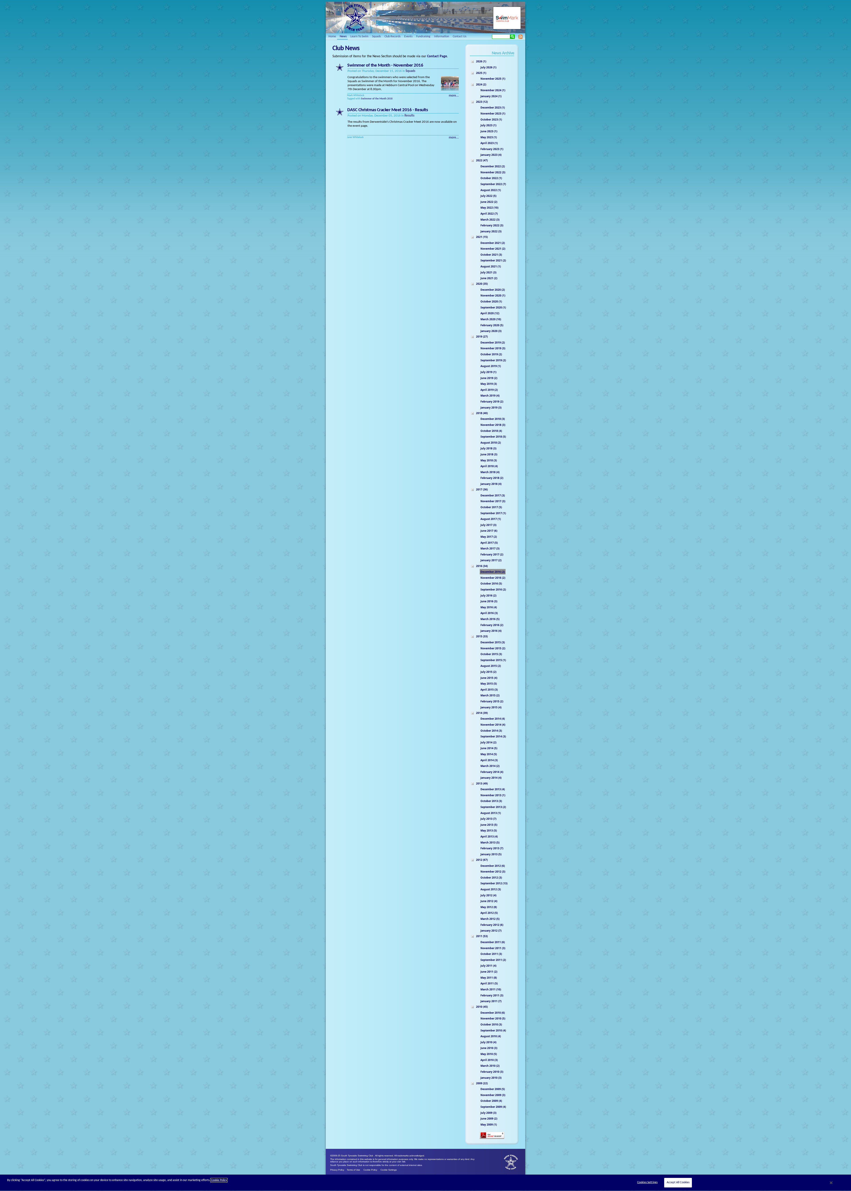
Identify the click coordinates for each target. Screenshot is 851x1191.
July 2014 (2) (488, 742)
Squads (410, 71)
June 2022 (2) (488, 202)
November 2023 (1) (492, 113)
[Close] (831, 1183)
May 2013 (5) (488, 830)
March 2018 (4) (490, 472)
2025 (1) (481, 73)
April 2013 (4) (489, 836)
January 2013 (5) (491, 854)
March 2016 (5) (490, 619)
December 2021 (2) (492, 243)
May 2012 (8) (488, 907)
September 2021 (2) (493, 260)
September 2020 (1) (493, 307)
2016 (389, 98)
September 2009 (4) (493, 1107)
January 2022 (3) (491, 231)
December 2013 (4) (492, 789)
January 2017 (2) (491, 560)
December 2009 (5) (492, 1089)
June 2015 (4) (488, 678)
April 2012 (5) (489, 913)
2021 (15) (482, 237)
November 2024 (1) (492, 90)
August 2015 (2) (490, 666)
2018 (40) (482, 413)
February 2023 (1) (491, 149)
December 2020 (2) (492, 290)
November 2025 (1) (492, 79)
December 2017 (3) (492, 495)
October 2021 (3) (491, 255)
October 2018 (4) (491, 431)
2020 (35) (482, 284)
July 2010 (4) (488, 1042)
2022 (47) (482, 160)
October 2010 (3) (491, 1024)
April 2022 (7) (489, 213)
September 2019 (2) (493, 360)
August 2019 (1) (490, 366)
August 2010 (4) (490, 1036)
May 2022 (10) (489, 207)
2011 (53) (482, 936)
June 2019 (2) (488, 378)
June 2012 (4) (488, 901)
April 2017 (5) (489, 543)
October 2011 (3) (491, 954)
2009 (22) (482, 1083)
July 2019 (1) (488, 372)
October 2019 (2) (491, 354)
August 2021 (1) (490, 266)
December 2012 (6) (492, 866)
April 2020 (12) (489, 313)
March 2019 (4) (490, 395)
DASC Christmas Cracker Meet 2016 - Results (387, 110)
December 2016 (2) (492, 572)
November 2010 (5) (492, 1018)
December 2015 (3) (492, 642)
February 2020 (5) (491, 325)
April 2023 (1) (489, 143)
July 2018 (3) (488, 448)
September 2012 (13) (493, 883)
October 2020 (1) (491, 301)
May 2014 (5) (488, 754)
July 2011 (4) (488, 966)
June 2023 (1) (488, 131)
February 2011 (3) (491, 995)
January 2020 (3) (491, 331)
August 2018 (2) (490, 442)
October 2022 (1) (491, 178)
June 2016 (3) (488, 601)
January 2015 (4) (491, 707)
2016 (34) (482, 566)
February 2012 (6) (491, 925)
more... (454, 95)
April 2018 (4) (489, 466)
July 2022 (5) (488, 196)
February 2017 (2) (491, 554)
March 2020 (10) (490, 319)
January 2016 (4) (491, 631)
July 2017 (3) (488, 525)
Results (409, 115)
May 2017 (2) (488, 537)
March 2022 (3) (490, 219)
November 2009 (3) (492, 1095)
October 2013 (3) (491, 801)
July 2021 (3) (488, 272)
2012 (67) (482, 860)
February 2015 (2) (491, 701)
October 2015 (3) (491, 654)
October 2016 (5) (491, 583)
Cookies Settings (647, 1182)
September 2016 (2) (493, 589)
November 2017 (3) (492, 501)
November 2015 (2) (492, 648)
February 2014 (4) (491, 772)
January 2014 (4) (491, 778)
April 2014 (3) (489, 760)
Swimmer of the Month (373, 98)
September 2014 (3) (493, 736)
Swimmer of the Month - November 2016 (385, 65)
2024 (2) (481, 84)
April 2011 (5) (489, 983)
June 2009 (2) (488, 1118)
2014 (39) (482, 713)
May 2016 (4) (488, 607)
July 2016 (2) (488, 595)
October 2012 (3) (491, 877)
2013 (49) (482, 783)
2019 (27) (482, 336)
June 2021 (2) (488, 278)
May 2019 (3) (488, 384)
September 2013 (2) (493, 807)
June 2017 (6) (488, 531)
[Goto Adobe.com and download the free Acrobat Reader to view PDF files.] (492, 1138)
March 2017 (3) (490, 548)
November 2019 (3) (492, 348)
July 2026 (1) (488, 67)
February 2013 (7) (491, 848)
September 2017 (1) (493, 513)
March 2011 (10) (490, 989)
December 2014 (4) (492, 719)
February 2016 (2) (491, 625)
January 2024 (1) (491, 96)
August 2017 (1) (490, 519)
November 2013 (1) (492, 795)
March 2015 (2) (490, 695)
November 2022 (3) (492, 172)
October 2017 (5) (491, 507)
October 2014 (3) (491, 731)
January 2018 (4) (491, 484)
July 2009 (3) (488, 1113)
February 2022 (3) (491, 225)
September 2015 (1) (493, 660)
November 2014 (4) (492, 725)
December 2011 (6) (492, 942)
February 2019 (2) (491, 401)
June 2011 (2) (488, 972)
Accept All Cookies (678, 1182)
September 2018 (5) (493, 436)
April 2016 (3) (489, 613)
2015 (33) (482, 636)
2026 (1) (481, 61)
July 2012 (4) (488, 895)
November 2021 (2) (492, 249)
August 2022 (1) (490, 190)
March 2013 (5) (490, 842)
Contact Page (437, 56)
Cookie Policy (370, 1170)
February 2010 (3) (491, 1072)
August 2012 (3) (490, 889)
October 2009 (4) (491, 1101)
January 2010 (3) (491, 1078)
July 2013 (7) (488, 819)
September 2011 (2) (493, 960)
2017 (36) (482, 489)
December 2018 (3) (492, 419)
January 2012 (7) (491, 930)
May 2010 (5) (488, 1054)
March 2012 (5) (490, 919)
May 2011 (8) (488, 978)
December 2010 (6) (492, 1013)
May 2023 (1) (488, 137)
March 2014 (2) (490, 766)
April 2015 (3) (489, 689)
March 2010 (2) (490, 1066)
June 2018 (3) (488, 454)
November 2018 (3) (492, 425)
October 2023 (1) (491, 119)
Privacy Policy (337, 1170)
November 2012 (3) (492, 871)
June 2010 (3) (488, 1048)
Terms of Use (353, 1170)
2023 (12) (482, 102)
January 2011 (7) (491, 1001)
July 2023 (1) (488, 125)
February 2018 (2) (491, 478)
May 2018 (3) (488, 460)
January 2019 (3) (491, 407)
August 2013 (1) (490, 813)
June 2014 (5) (488, 748)
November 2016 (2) (492, 578)
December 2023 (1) (492, 107)
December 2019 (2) (492, 342)
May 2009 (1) (488, 1124)
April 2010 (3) (489, 1060)
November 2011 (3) (492, 948)
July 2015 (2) (488, 672)
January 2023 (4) (491, 155)
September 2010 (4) (493, 1030)
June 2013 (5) (488, 825)
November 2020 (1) (492, 295)
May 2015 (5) (488, 683)
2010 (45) (482, 1007)
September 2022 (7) (493, 184)
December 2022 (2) (492, 166)
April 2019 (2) (489, 390)
